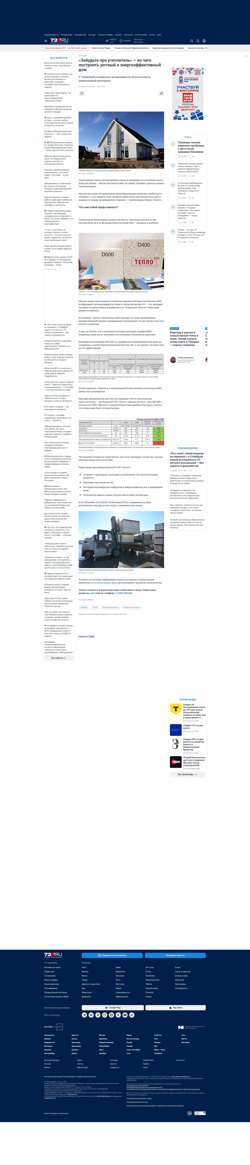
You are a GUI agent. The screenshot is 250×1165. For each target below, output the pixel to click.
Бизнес (85, 971)
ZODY (159, 35)
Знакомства (80, 35)
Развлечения (152, 988)
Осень (148, 971)
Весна (84, 976)
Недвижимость (51, 35)
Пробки (125, 41)
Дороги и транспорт (91, 984)
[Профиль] (204, 41)
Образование (122, 996)
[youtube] (125, 1015)
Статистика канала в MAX (56, 996)
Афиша (118, 35)
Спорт (177, 967)
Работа (149, 984)
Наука (118, 988)
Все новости (58, 57)
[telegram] (84, 1015)
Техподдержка (50, 988)
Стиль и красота (182, 971)
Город (84, 980)
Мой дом (120, 984)
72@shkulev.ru (72, 1094)
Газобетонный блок (110, 607)
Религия (149, 992)
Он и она (150, 967)
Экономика (180, 984)
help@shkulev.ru (50, 1098)
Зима (118, 967)
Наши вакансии (51, 984)
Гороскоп (128, 35)
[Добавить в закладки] (82, 93)
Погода (92, 35)
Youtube (97, 582)
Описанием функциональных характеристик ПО (144, 1087)
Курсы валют (141, 35)
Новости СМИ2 (87, 636)
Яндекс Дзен (110, 582)
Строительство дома (131, 607)
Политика (150, 976)
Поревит (84, 607)
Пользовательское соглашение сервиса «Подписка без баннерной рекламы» (155, 1106)
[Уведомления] (198, 41)
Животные (87, 992)
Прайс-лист (49, 971)
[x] (118, 1015)
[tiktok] (131, 1015)
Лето (118, 980)
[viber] (104, 1015)
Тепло (95, 607)
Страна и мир (181, 976)
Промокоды (67, 35)
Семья (148, 996)
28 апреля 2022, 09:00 (87, 86)
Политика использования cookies (139, 1098)
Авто (84, 967)
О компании (49, 976)
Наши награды (51, 980)
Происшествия (152, 980)
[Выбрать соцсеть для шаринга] (161, 93)
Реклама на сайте (52, 967)
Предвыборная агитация (55, 992)
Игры (152, 35)
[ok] (98, 1015)
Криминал (120, 971)
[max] (111, 1015)
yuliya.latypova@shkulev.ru (180, 1077)
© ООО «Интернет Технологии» (56, 1113)
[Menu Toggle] (46, 41)
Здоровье (86, 996)
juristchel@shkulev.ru (103, 1096)
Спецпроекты (181, 988)
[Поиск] (192, 41)
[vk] (91, 1015)
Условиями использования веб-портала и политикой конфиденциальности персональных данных (163, 1089)
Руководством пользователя (137, 1086)
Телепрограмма (105, 35)
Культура (120, 976)
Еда (83, 988)
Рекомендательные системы (137, 1102)
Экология (179, 980)
